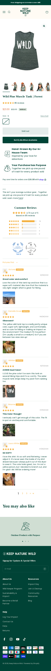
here (20, 198)
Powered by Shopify (31, 663)
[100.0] (18, 247)
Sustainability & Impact (10, 594)
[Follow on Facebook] (4, 639)
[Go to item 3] (23, 87)
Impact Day (33, 584)
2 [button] (22, 493)
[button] (9, 103)
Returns (6, 630)
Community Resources (33, 594)
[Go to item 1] (6, 87)
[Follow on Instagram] (11, 639)
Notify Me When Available (25, 140)
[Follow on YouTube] (17, 639)
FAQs (5, 626)
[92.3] (31, 247)
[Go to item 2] (14, 87)
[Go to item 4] (31, 87)
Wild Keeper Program (12, 588)
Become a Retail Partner (10, 602)
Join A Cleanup (35, 588)
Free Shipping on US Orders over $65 (25, 2)
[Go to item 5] (39, 87)
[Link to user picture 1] (9, 297)
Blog (30, 600)
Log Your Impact (10, 617)
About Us (7, 584)
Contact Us (8, 621)
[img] (8, 275)
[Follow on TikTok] (24, 639)
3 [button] (26, 493)
